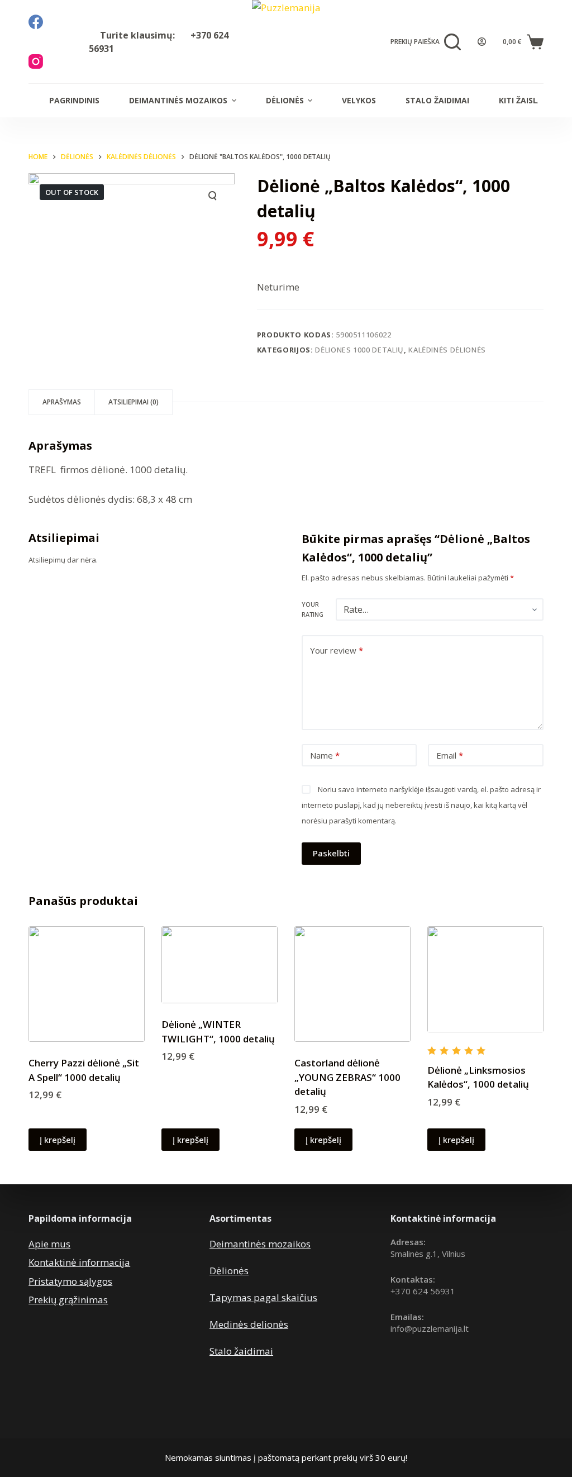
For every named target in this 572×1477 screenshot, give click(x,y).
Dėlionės (285, 100)
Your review (336, 650)
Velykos (359, 100)
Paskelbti (331, 853)
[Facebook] (35, 22)
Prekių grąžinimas (68, 1299)
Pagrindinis (74, 100)
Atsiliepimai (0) (133, 402)
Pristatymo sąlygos (70, 1281)
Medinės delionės (248, 1324)
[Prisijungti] (482, 41)
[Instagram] (35, 61)
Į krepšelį (57, 1139)
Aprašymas (61, 402)
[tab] (61, 402)
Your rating (312, 609)
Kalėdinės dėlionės (447, 350)
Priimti (52, 1445)
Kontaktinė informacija (79, 1262)
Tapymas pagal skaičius (263, 1297)
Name (325, 755)
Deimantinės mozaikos (178, 100)
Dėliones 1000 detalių (359, 350)
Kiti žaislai (522, 100)
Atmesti (104, 1445)
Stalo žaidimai (437, 100)
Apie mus (49, 1243)
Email (449, 755)
